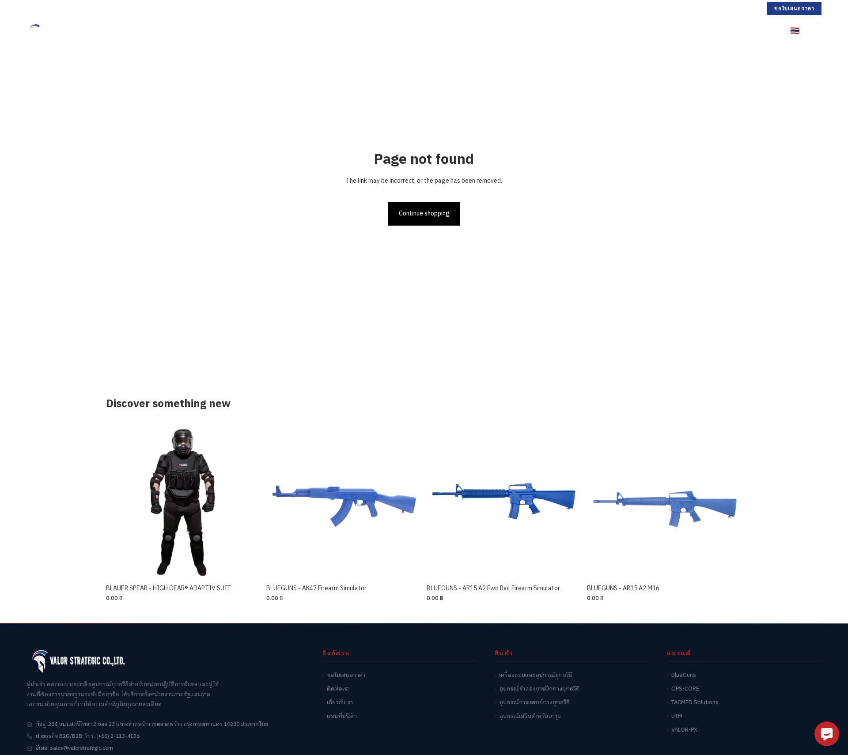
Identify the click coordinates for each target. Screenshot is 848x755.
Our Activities (485, 30)
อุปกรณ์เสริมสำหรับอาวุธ (530, 716)
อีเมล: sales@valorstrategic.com (74, 748)
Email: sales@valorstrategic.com (139, 8)
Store (299, 30)
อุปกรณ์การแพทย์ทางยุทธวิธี (534, 702)
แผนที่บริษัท (342, 716)
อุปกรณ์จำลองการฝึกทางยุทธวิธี (539, 689)
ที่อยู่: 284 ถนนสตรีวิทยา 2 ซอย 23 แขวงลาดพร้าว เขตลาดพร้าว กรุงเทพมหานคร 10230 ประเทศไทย (152, 724)
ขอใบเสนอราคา (794, 8)
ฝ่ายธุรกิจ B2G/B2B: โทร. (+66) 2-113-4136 (88, 736)
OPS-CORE (685, 689)
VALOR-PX (684, 730)
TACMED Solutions (695, 702)
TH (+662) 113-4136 (55, 8)
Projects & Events (415, 30)
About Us (539, 30)
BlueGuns (683, 675)
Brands (347, 30)
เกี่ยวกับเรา (340, 702)
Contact (584, 30)
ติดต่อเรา (338, 689)
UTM (676, 716)
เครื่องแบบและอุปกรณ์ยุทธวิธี (535, 675)
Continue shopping (424, 213)
